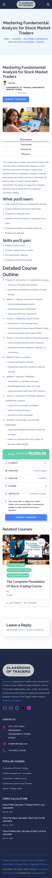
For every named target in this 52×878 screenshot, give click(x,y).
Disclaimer (39, 860)
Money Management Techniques (17, 773)
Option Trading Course (12, 788)
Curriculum (26, 144)
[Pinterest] (11, 708)
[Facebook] (23, 708)
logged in (22, 629)
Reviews (26, 154)
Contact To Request (15, 99)
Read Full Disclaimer (12, 700)
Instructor (26, 149)
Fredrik (9, 595)
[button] (48, 4)
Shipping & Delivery (38, 864)
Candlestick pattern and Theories (17, 783)
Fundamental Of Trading (18, 87)
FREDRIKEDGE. (38, 873)
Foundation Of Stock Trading (15, 768)
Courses (16, 39)
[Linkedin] (17, 708)
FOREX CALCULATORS (15, 798)
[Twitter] (5, 708)
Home (6, 39)
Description (26, 139)
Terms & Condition (11, 860)
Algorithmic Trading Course (15, 778)
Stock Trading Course (19, 575)
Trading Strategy (17, 565)
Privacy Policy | (28, 860)
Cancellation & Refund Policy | (16, 864)
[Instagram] (29, 708)
